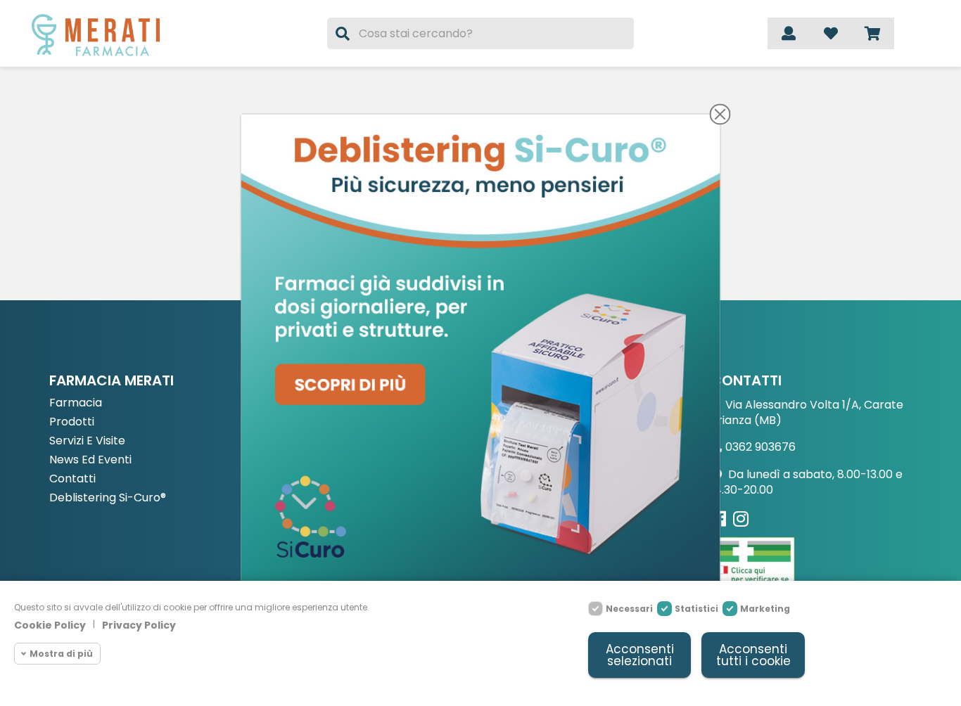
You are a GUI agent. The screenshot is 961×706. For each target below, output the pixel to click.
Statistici (696, 609)
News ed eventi (90, 460)
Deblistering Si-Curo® (107, 498)
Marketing (765, 609)
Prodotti (71, 422)
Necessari (629, 609)
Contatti (72, 479)
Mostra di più (61, 654)
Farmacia (75, 403)
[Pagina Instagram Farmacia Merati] (741, 518)
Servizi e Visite (87, 441)
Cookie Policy (50, 625)
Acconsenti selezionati (640, 655)
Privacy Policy (139, 625)
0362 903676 (760, 447)
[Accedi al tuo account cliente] (789, 33)
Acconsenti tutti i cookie (753, 655)
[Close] (720, 114)
